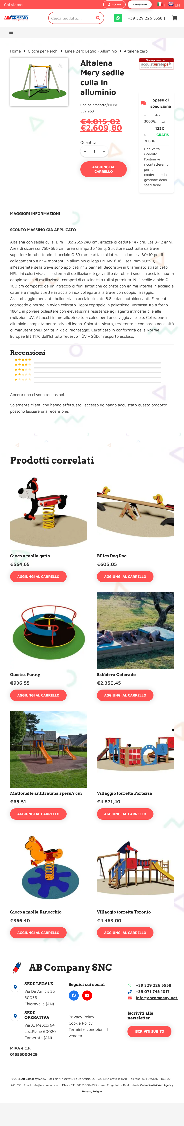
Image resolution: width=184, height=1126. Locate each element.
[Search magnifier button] (98, 18)
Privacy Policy (81, 1016)
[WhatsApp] (118, 18)
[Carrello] (174, 18)
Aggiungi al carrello (103, 169)
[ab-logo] (16, 18)
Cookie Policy (81, 1023)
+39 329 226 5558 (153, 985)
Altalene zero (136, 51)
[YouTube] (87, 995)
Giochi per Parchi (43, 51)
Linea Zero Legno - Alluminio (91, 51)
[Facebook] (74, 995)
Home (15, 51)
